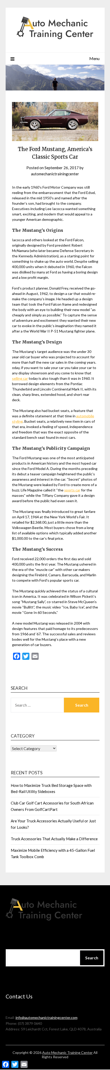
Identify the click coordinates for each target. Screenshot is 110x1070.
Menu (94, 58)
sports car (72, 490)
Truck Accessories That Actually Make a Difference (54, 838)
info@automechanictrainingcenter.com (47, 1017)
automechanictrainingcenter (55, 173)
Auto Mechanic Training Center (67, 1052)
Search (91, 957)
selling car (20, 378)
